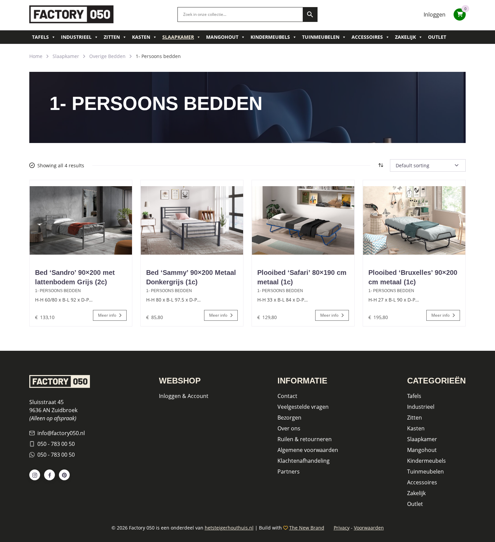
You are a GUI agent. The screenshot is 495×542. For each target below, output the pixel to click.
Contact (287, 396)
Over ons (288, 428)
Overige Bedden (107, 56)
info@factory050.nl (61, 433)
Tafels (40, 37)
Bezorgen (289, 417)
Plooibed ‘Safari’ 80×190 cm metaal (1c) (301, 277)
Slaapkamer (178, 37)
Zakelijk (405, 37)
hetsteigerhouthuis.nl (229, 527)
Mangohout (222, 37)
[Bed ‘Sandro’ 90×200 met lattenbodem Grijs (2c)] (81, 220)
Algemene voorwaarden (307, 450)
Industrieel (76, 37)
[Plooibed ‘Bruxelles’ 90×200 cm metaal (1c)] (414, 220)
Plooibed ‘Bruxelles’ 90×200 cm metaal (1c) (412, 277)
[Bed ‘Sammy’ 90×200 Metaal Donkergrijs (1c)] (192, 220)
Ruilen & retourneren (304, 439)
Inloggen (435, 14)
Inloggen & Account (183, 396)
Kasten (141, 37)
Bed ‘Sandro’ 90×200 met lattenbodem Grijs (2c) (75, 277)
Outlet (437, 37)
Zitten (112, 37)
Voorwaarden (369, 527)
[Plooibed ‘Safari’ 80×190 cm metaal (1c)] (303, 220)
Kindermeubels (270, 37)
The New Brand (306, 527)
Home (35, 56)
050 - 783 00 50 (56, 444)
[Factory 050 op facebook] (49, 474)
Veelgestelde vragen (303, 406)
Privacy (342, 527)
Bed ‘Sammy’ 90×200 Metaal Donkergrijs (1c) (191, 277)
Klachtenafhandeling (303, 460)
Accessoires (367, 37)
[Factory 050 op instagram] (34, 474)
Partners (288, 471)
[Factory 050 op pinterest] (64, 474)
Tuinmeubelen (320, 37)
